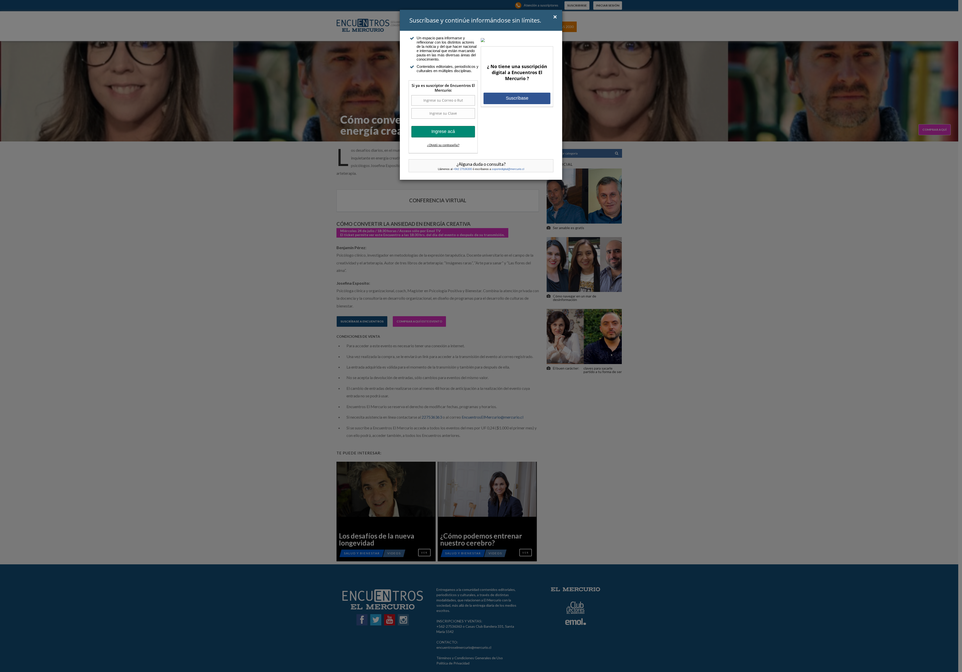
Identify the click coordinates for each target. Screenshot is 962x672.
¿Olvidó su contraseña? (443, 145)
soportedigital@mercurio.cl (508, 169)
